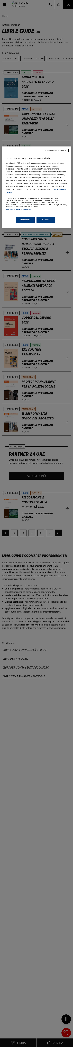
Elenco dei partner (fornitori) (19, 210)
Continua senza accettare (56, 151)
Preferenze (25, 220)
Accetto (46, 220)
